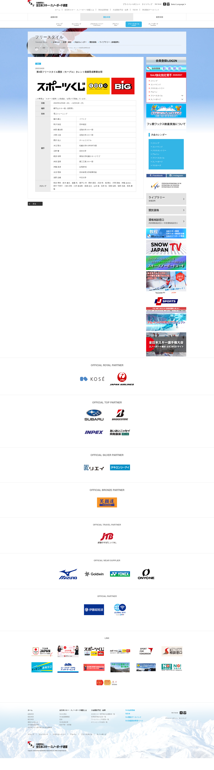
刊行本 (135, 10)
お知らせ (56, 42)
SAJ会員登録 (103, 10)
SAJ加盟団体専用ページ (134, 721)
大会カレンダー (80, 42)
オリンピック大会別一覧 (99, 722)
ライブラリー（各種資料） (109, 42)
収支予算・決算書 (65, 725)
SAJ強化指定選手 (33, 725)
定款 (60, 719)
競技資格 (93, 42)
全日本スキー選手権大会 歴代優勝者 (40, 727)
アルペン (115, 24)
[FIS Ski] (166, 185)
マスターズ (156, 165)
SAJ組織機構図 (64, 717)
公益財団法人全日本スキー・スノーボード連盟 (47, 745)
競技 (44, 47)
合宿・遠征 (67, 42)
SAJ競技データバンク (150, 10)
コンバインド (76, 24)
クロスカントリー (96, 24)
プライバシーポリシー (131, 4)
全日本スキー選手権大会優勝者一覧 (103, 714)
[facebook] (164, 4)
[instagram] (168, 4)
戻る (34, 204)
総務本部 (54, 17)
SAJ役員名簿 (63, 722)
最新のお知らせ (33, 722)
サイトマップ (147, 4)
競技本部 (106, 17)
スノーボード (153, 24)
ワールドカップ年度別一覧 (100, 719)
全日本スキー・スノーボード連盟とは (79, 10)
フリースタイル (133, 24)
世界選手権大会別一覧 (98, 717)
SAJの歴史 (63, 714)
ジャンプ (59, 24)
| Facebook (157, 175)
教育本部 (159, 17)
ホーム (57, 10)
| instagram (177, 175)
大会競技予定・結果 (120, 10)
